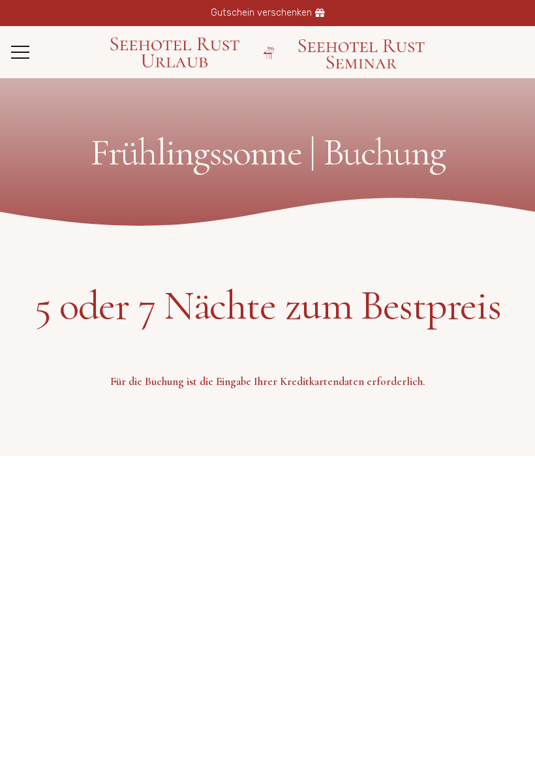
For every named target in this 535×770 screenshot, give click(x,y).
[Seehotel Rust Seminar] (362, 52)
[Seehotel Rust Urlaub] (174, 52)
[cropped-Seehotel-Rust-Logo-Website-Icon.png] (269, 52)
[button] (20, 52)
